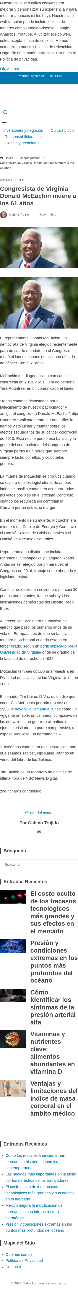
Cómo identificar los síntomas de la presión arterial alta (53, 1007)
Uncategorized (12, 180)
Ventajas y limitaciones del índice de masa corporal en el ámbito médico (54, 1098)
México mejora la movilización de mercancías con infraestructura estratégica (34, 1211)
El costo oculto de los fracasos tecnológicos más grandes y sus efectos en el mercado (40, 1193)
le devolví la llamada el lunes (36, 709)
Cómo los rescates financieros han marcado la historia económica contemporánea (35, 1161)
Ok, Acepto (9, 69)
